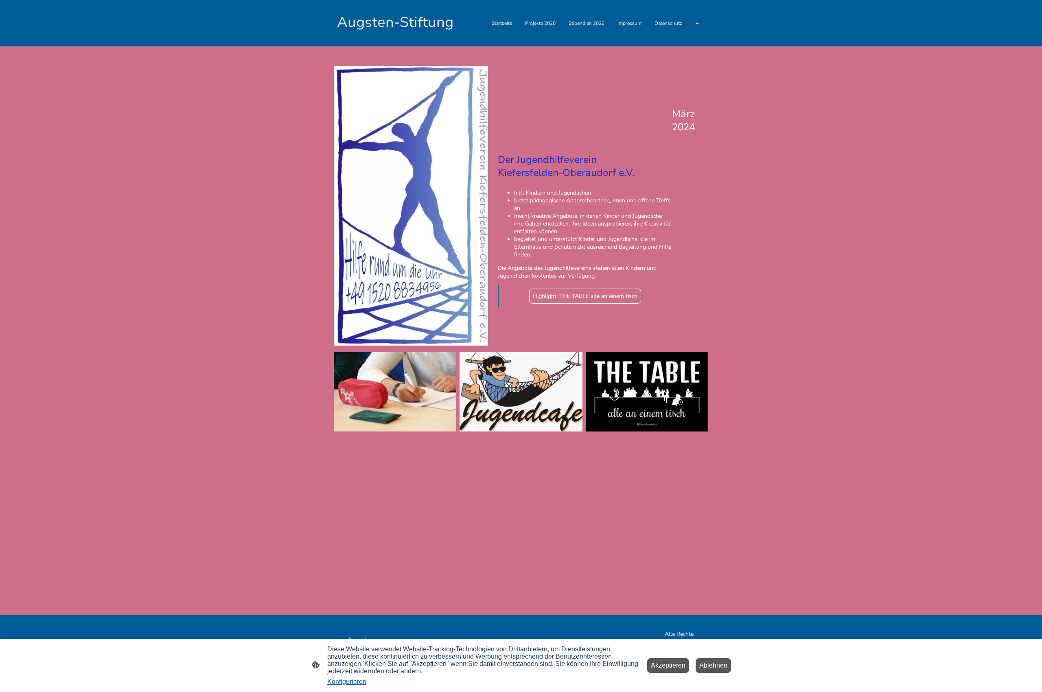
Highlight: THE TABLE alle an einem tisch (585, 296)
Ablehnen (713, 665)
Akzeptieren (668, 665)
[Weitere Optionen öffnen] (697, 23)
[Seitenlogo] (395, 39)
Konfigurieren (346, 681)
